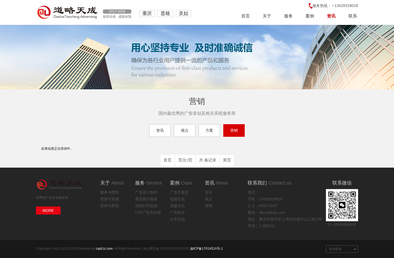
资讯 (331, 16)
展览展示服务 (146, 199)
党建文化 (177, 206)
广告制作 (177, 212)
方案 (209, 130)
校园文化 (177, 199)
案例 (310, 16)
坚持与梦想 (109, 206)
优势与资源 (109, 199)
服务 (288, 16)
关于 (267, 16)
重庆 (147, 13)
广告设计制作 (146, 192)
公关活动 (177, 219)
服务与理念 (109, 192)
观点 (184, 130)
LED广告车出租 (148, 212)
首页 (245, 16)
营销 (234, 130)
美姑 (183, 13)
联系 (352, 16)
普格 (165, 13)
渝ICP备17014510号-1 (206, 248)
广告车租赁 (179, 192)
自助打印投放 (146, 206)
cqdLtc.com (104, 248)
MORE (48, 210)
